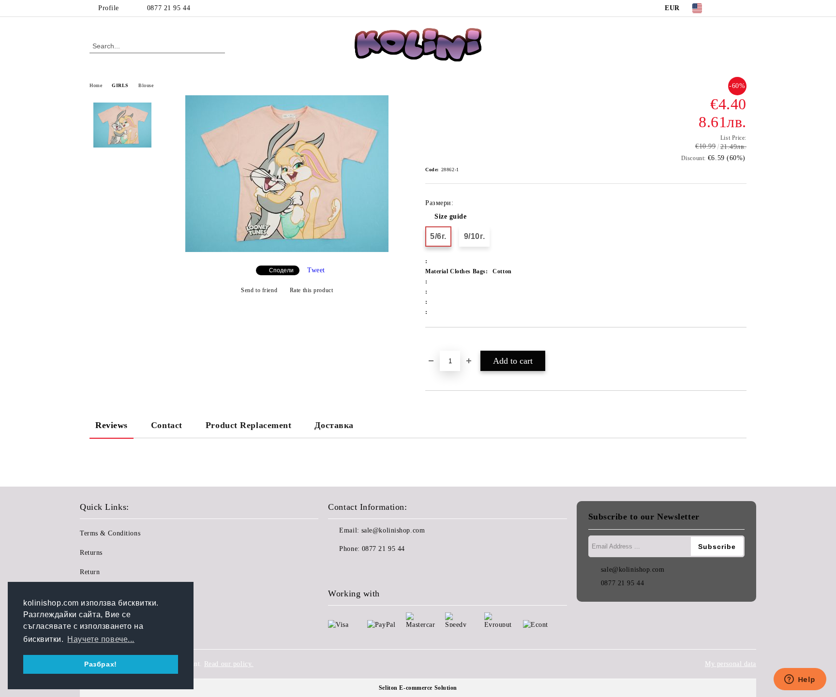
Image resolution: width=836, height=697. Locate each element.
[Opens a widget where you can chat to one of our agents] (799, 680)
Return (90, 572)
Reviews (111, 425)
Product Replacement (249, 425)
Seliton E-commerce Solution (418, 687)
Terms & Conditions (110, 533)
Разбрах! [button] (100, 664)
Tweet (316, 270)
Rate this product (311, 290)
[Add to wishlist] (444, 344)
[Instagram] (741, 8)
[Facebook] (726, 8)
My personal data (730, 663)
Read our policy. (229, 663)
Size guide (450, 216)
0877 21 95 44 (168, 8)
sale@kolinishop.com (393, 530)
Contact (166, 425)
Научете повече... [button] (100, 639)
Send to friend (259, 290)
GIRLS (120, 85)
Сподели (281, 270)
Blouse (145, 85)
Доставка (333, 425)
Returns (91, 552)
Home (96, 85)
